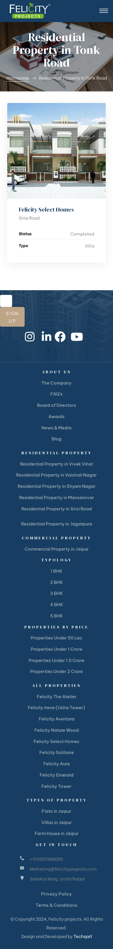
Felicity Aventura (56, 719)
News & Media (56, 428)
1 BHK (56, 571)
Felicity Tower (56, 786)
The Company (56, 383)
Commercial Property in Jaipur (57, 549)
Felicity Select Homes (46, 209)
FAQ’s (56, 394)
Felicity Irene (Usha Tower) (56, 707)
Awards (56, 416)
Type (23, 245)
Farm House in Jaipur (57, 833)
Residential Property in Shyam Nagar (57, 486)
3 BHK (56, 593)
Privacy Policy (56, 894)
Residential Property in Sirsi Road (56, 509)
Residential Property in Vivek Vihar (56, 464)
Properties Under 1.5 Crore (56, 660)
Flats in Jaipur (56, 811)
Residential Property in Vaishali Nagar (56, 475)
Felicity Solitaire (56, 752)
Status (25, 233)
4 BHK (56, 604)
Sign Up (12, 317)
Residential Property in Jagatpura (56, 524)
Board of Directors (56, 405)
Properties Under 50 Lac (56, 638)
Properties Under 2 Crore (56, 671)
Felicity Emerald (57, 775)
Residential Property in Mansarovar (56, 497)
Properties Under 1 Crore (56, 649)
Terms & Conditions (56, 905)
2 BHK (56, 582)
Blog (56, 439)
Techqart (83, 936)
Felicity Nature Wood (56, 730)
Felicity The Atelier (56, 696)
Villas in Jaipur (56, 822)
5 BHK (56, 616)
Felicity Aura (56, 763)
